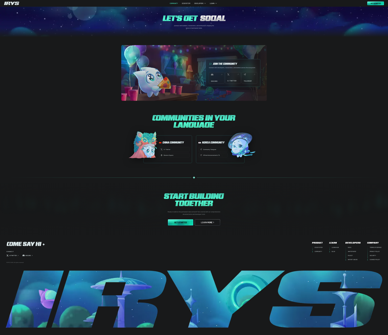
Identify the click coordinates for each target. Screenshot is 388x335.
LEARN (212, 3)
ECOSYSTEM (186, 3)
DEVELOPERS (198, 3)
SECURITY (373, 255)
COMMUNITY (174, 3)
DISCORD (29, 255)
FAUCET (350, 255)
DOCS (349, 247)
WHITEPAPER (352, 251)
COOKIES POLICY (375, 259)
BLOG (333, 251)
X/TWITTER (13, 255)
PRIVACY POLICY (375, 251)
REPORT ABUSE (353, 259)
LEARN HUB (335, 247)
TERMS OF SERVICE (376, 247)
